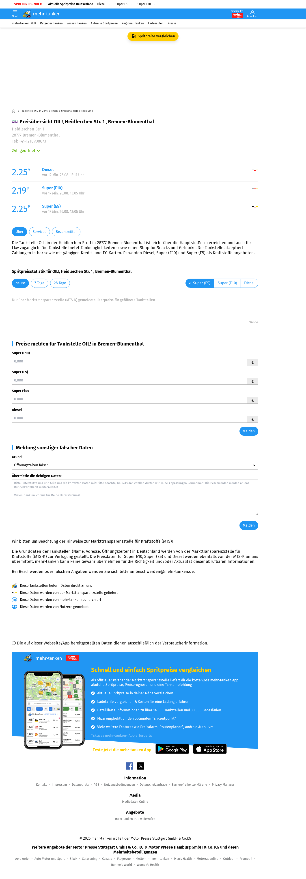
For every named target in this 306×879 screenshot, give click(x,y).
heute (20, 283)
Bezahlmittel (66, 232)
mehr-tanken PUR (24, 23)
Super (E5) (20, 372)
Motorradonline (207, 859)
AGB (96, 785)
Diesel (17, 410)
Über (19, 232)
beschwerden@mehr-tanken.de (165, 571)
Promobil (245, 859)
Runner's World (121, 865)
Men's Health (183, 859)
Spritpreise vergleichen (156, 36)
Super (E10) (21, 353)
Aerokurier (22, 859)
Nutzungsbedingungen (119, 785)
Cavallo (107, 859)
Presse (172, 23)
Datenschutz (80, 785)
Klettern (141, 859)
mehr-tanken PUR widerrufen (135, 819)
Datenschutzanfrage (153, 785)
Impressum (59, 785)
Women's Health (148, 865)
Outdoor (229, 859)
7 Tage (39, 283)
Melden (249, 431)
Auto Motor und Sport (49, 859)
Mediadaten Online (135, 802)
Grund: (17, 457)
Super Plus (20, 391)
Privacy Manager (223, 785)
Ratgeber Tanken (51, 23)
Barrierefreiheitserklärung (189, 785)
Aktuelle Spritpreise (104, 23)
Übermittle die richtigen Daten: (37, 476)
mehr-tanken (160, 859)
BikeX (73, 859)
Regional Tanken (133, 23)
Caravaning (89, 859)
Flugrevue (124, 859)
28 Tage (60, 283)
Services (39, 232)
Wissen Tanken (77, 23)
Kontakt (41, 785)
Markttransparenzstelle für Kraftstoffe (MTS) (131, 541)
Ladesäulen (156, 23)
